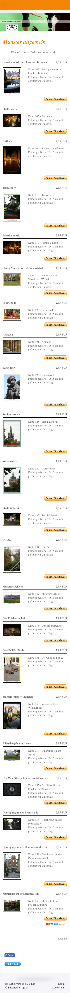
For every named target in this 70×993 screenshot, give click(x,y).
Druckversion (17, 983)
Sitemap (30, 983)
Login (61, 983)
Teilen (11, 955)
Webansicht (58, 987)
